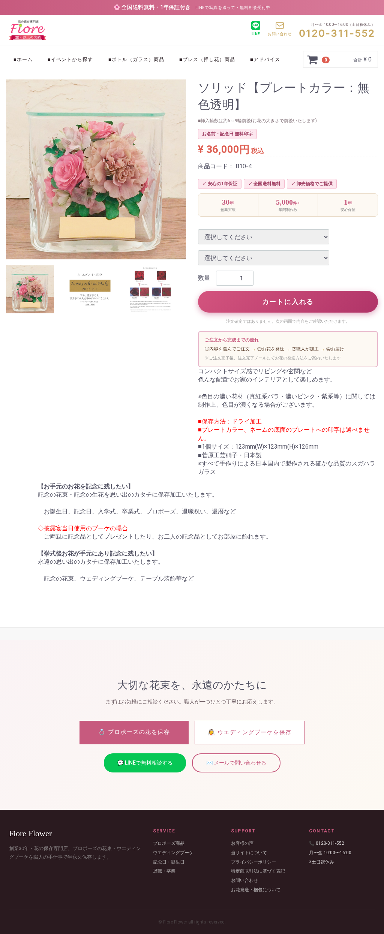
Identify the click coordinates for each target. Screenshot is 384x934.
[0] (312, 59)
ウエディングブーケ (173, 852)
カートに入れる (288, 301)
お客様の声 (242, 843)
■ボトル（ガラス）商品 (136, 59)
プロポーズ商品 (168, 843)
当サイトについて (249, 852)
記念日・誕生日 (168, 861)
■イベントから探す (70, 59)
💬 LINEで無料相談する (144, 762)
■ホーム (23, 59)
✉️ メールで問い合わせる (236, 762)
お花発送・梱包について (255, 889)
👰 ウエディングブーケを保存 (250, 732)
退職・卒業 (164, 871)
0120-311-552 (337, 33)
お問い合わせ (244, 880)
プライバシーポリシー (253, 861)
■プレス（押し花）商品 (207, 59)
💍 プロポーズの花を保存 (134, 731)
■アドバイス (265, 59)
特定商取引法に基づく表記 (258, 871)
